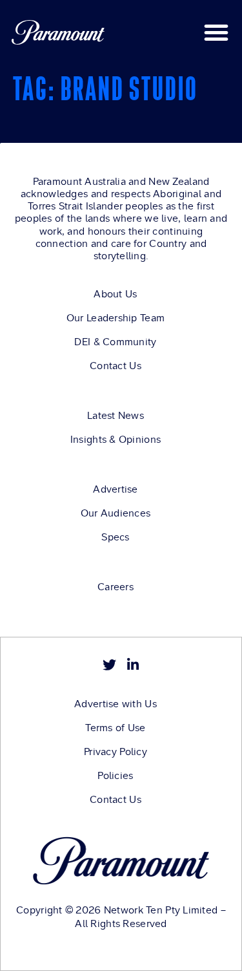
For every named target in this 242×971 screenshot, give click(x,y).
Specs (115, 537)
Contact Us (115, 365)
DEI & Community (115, 342)
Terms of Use (115, 727)
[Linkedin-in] (132, 665)
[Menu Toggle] (216, 32)
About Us (115, 294)
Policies (115, 775)
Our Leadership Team (115, 318)
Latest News (115, 415)
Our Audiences (116, 513)
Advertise (115, 489)
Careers (115, 587)
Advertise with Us (115, 704)
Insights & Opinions (115, 439)
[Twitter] (109, 665)
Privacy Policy (115, 751)
